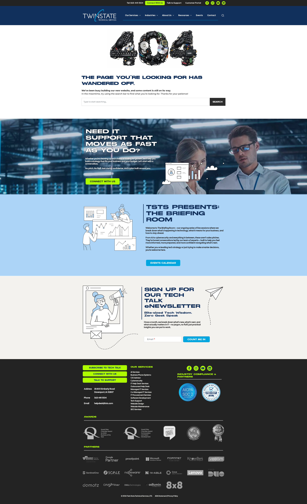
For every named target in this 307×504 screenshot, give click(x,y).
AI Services (135, 372)
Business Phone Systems (141, 375)
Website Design (137, 403)
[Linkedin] (223, 3)
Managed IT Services (139, 389)
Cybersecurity (136, 380)
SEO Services (136, 409)
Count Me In (196, 339)
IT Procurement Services (141, 395)
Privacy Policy (173, 496)
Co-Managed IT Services (141, 392)
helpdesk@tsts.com (103, 403)
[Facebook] (207, 3)
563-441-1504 (100, 397)
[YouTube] (218, 3)
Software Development (141, 398)
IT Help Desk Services (139, 383)
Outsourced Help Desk (140, 386)
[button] (139, 15)
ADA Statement (161, 496)
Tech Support (136, 401)
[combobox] (145, 102)
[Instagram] (212, 3)
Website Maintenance (140, 406)
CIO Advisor (136, 378)
